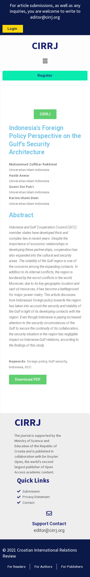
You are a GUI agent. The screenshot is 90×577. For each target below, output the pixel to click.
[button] (45, 61)
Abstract (21, 215)
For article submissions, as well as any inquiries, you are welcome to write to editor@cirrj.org (45, 11)
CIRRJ (45, 45)
